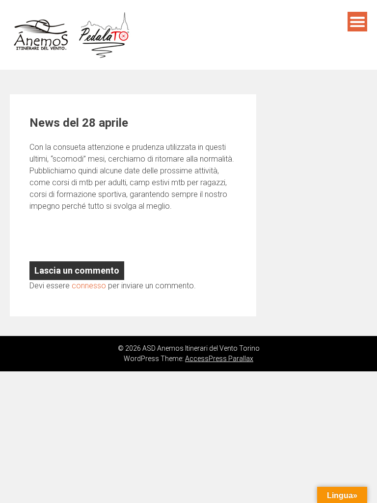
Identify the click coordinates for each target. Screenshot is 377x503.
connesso (89, 285)
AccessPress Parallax (219, 359)
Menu (357, 21)
